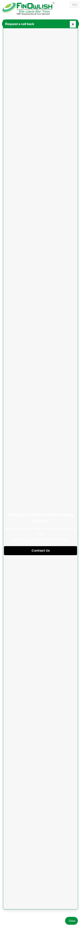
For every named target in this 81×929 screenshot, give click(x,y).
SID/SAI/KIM (60, 915)
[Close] (73, 24)
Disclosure (26, 915)
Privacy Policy (43, 915)
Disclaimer (10, 915)
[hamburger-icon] (74, 5)
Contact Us (40, 550)
